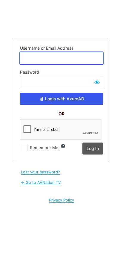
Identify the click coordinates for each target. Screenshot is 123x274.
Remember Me (44, 147)
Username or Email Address (46, 48)
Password (29, 72)
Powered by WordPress (61, 18)
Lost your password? (40, 171)
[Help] (63, 146)
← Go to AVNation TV (41, 182)
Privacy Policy (61, 200)
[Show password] (97, 82)
